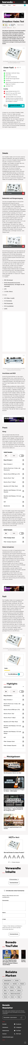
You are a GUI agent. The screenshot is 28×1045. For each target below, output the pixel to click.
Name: (4, 912)
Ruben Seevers (20, 24)
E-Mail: (4, 919)
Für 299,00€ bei (12, 674)
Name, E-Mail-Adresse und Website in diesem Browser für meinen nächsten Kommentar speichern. (12, 927)
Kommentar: (5, 900)
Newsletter (10, 1017)
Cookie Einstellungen (7, 1037)
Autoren (4, 1033)
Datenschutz (5, 1030)
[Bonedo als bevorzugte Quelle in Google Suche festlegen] (13, 25)
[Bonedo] (8, 2)
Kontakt (4, 1024)
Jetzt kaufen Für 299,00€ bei (14, 106)
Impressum (5, 1027)
